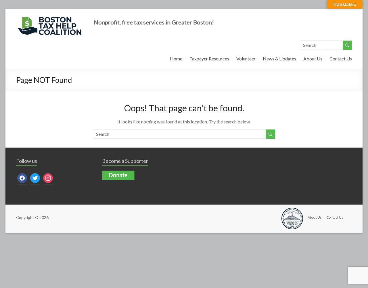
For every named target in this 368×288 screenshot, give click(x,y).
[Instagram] (48, 177)
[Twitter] (35, 177)
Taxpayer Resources (209, 58)
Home (176, 58)
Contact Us (340, 58)
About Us (312, 58)
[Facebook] (22, 177)
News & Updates (279, 58)
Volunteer (246, 58)
